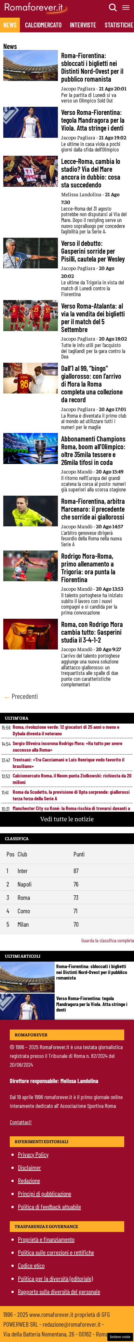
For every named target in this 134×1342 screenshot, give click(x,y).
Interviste (83, 25)
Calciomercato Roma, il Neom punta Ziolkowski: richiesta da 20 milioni (72, 778)
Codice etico (31, 1265)
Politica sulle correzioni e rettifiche (56, 1252)
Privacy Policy (33, 1154)
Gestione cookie (120, 1336)
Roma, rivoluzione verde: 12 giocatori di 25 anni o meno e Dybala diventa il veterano (66, 730)
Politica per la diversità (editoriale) (55, 1278)
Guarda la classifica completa (107, 940)
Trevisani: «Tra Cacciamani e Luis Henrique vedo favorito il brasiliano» (68, 762)
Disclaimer (29, 1167)
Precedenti (20, 696)
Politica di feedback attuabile (49, 1206)
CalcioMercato (43, 25)
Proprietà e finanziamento (46, 1239)
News (10, 25)
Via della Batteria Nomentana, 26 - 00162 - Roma (55, 1334)
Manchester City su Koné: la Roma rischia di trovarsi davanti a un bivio (71, 811)
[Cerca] (113, 7)
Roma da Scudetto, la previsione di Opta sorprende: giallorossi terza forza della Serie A (71, 795)
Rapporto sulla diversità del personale (59, 1291)
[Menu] (126, 7)
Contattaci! (21, 1122)
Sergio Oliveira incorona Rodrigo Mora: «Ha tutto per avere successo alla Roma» (67, 746)
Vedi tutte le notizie (67, 818)
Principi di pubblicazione (44, 1193)
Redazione (29, 1180)
